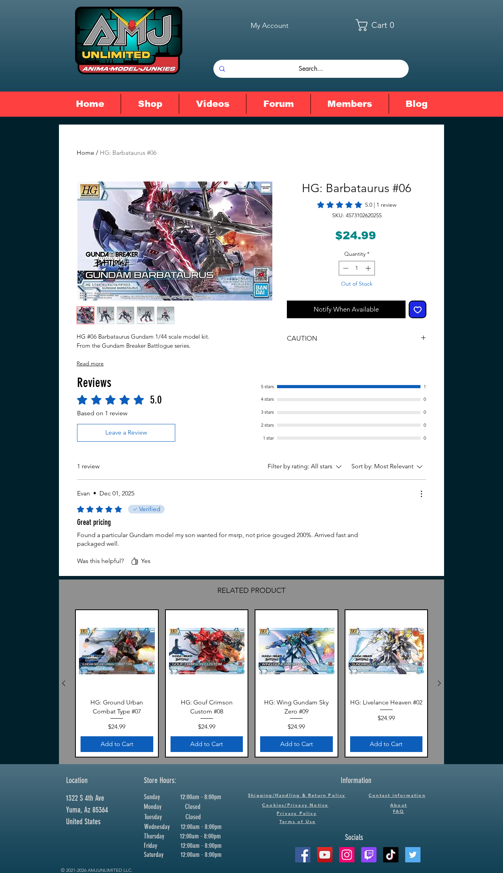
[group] (251, 683)
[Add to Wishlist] (418, 310)
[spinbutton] (357, 268)
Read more (90, 363)
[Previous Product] (63, 683)
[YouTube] (324, 854)
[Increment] (369, 268)
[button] (380, 25)
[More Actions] (421, 494)
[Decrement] (345, 268)
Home (85, 152)
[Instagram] (346, 854)
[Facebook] (302, 854)
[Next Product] (439, 683)
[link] (357, 204)
